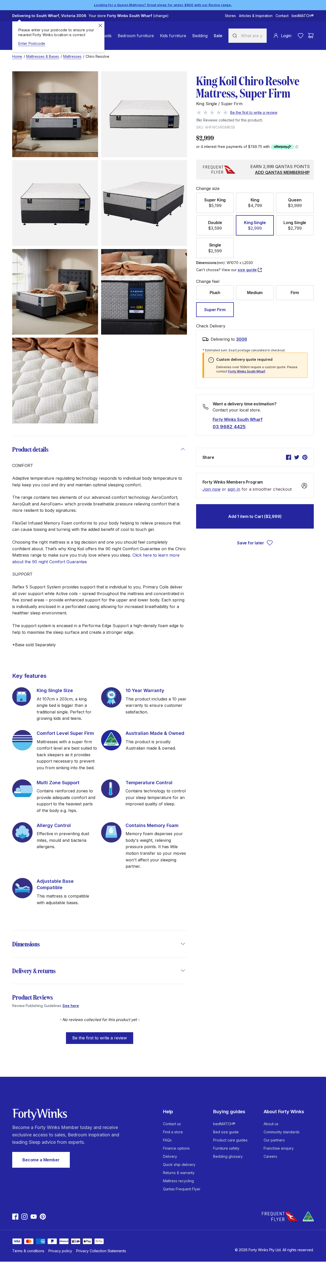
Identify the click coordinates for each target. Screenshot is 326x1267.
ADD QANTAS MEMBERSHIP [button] (282, 172)
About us (271, 1124)
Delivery (170, 1156)
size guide (247, 270)
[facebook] (288, 457)
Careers (270, 1156)
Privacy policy (60, 1251)
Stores (230, 15)
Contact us (172, 1124)
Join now (211, 489)
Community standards (282, 1132)
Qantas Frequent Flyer (181, 1189)
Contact (282, 15)
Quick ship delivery (179, 1164)
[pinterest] (304, 457)
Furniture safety (226, 1148)
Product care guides (230, 1140)
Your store (129, 15)
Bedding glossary (228, 1156)
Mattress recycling (178, 1181)
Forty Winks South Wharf (246, 371)
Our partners (274, 1140)
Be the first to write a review (99, 1037)
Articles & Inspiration (256, 15)
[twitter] (296, 457)
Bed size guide (226, 1132)
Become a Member (41, 1159)
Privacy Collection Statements (101, 1251)
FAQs (167, 1140)
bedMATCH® (303, 15)
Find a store (173, 1132)
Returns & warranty (179, 1172)
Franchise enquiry (279, 1148)
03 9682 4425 (229, 426)
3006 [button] (241, 339)
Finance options (176, 1148)
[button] (99, 1035)
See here (70, 1005)
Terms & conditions (28, 1251)
